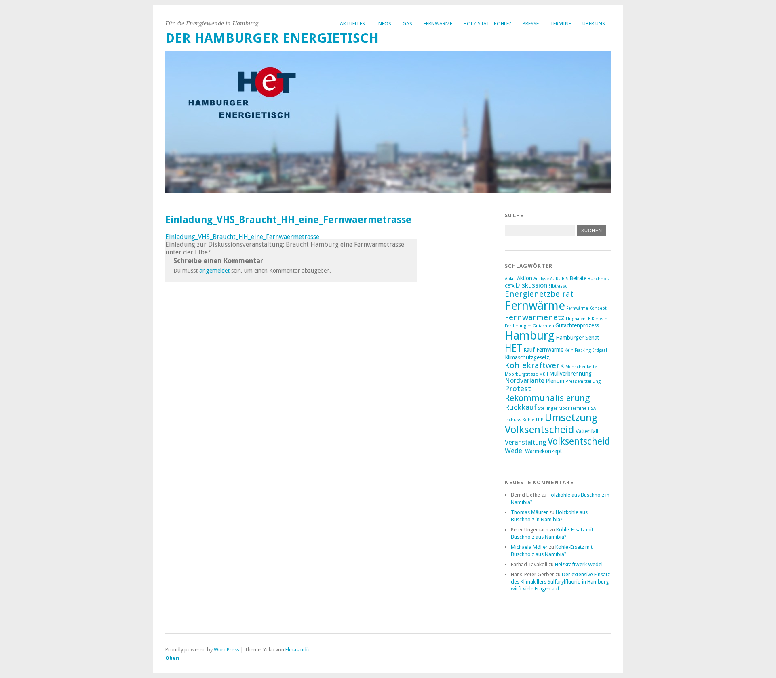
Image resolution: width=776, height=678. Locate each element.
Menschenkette (581, 366)
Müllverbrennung (570, 373)
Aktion (524, 278)
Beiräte (577, 278)
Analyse (541, 278)
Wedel (514, 451)
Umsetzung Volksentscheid (551, 423)
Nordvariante (524, 380)
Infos (383, 24)
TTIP (540, 419)
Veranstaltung (525, 442)
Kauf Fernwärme (543, 349)
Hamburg (530, 335)
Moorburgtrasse (521, 374)
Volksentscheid (579, 441)
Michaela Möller (529, 547)
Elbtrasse (557, 286)
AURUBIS (559, 278)
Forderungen (518, 326)
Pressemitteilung (583, 381)
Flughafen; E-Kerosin (586, 318)
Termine (560, 24)
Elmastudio (298, 650)
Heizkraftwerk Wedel (579, 564)
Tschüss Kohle (519, 419)
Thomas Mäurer (529, 512)
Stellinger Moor (553, 408)
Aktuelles (352, 24)
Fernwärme (438, 24)
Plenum (555, 381)
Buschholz (599, 278)
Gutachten (543, 326)
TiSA (592, 408)
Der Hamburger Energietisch (272, 38)
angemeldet (214, 270)
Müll (543, 374)
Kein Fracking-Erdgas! (586, 350)
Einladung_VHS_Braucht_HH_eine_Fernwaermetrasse (242, 237)
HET (513, 348)
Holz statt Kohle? (487, 24)
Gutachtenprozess (577, 325)
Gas (407, 24)
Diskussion (531, 285)
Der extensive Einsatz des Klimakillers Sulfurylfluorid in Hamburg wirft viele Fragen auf (560, 581)
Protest (518, 388)
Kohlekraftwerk (534, 365)
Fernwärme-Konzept (586, 308)
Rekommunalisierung (547, 398)
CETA (509, 286)
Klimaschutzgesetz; (528, 357)
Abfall (510, 278)
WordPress (226, 650)
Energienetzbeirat (539, 294)
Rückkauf (521, 407)
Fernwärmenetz (535, 317)
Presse (531, 24)
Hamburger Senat (577, 337)
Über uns (593, 24)
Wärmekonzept (543, 451)
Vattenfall (587, 431)
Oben (172, 658)
